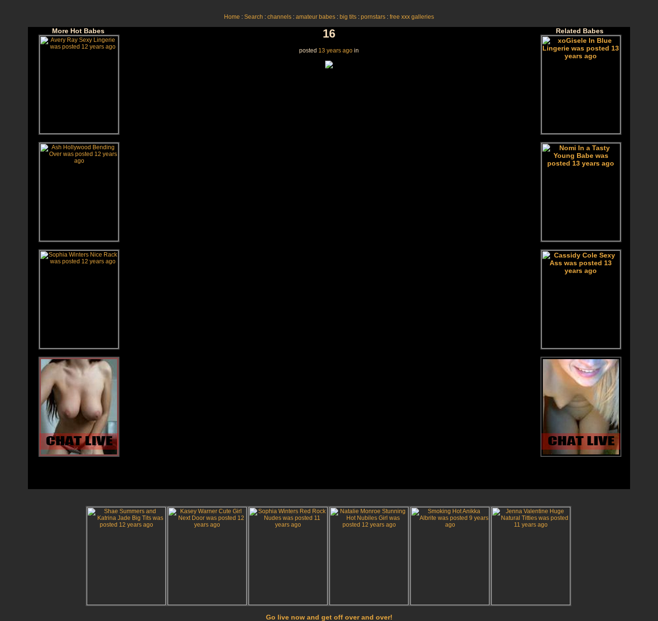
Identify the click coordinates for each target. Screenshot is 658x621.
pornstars (373, 16)
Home (232, 16)
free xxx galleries (412, 16)
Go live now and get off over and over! (329, 617)
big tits (348, 16)
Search (253, 16)
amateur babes (315, 16)
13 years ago (335, 50)
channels (279, 16)
